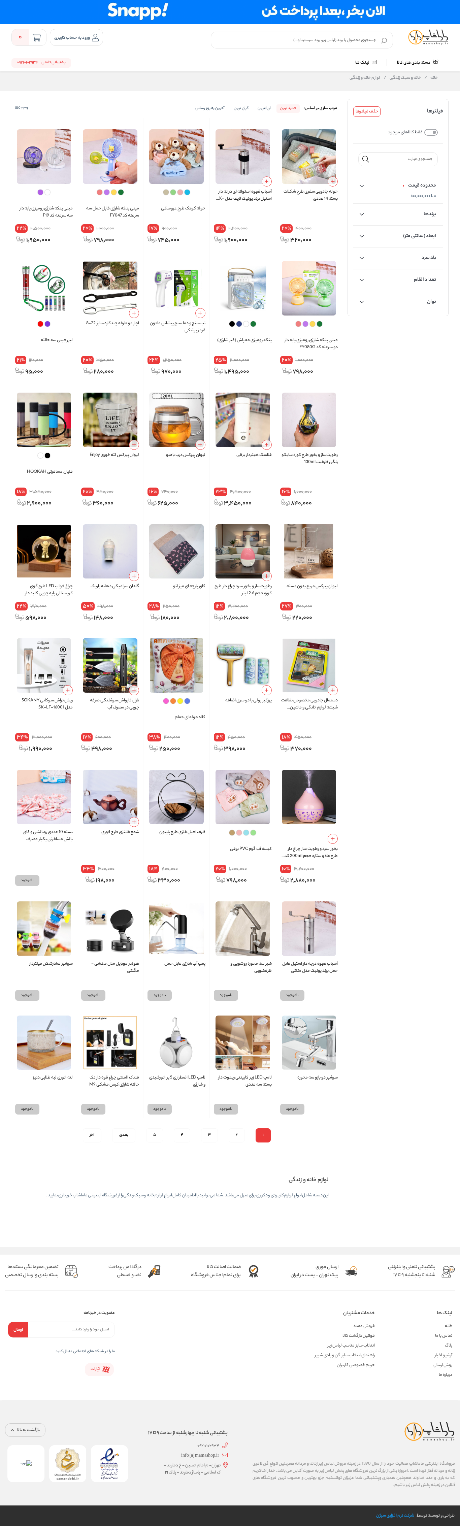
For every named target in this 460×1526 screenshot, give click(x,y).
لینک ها (362, 62)
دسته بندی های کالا (414, 62)
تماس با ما (443, 1335)
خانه (431, 78)
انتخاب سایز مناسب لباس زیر (351, 1345)
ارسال (18, 1329)
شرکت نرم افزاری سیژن (395, 1515)
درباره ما (445, 1375)
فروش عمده (364, 1326)
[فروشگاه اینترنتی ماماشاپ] (428, 37)
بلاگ (448, 1345)
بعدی (123, 1135)
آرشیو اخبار (443, 1355)
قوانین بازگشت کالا (358, 1335)
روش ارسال (442, 1365)
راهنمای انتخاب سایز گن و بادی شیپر (345, 1355)
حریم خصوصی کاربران (356, 1365)
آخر (92, 1135)
